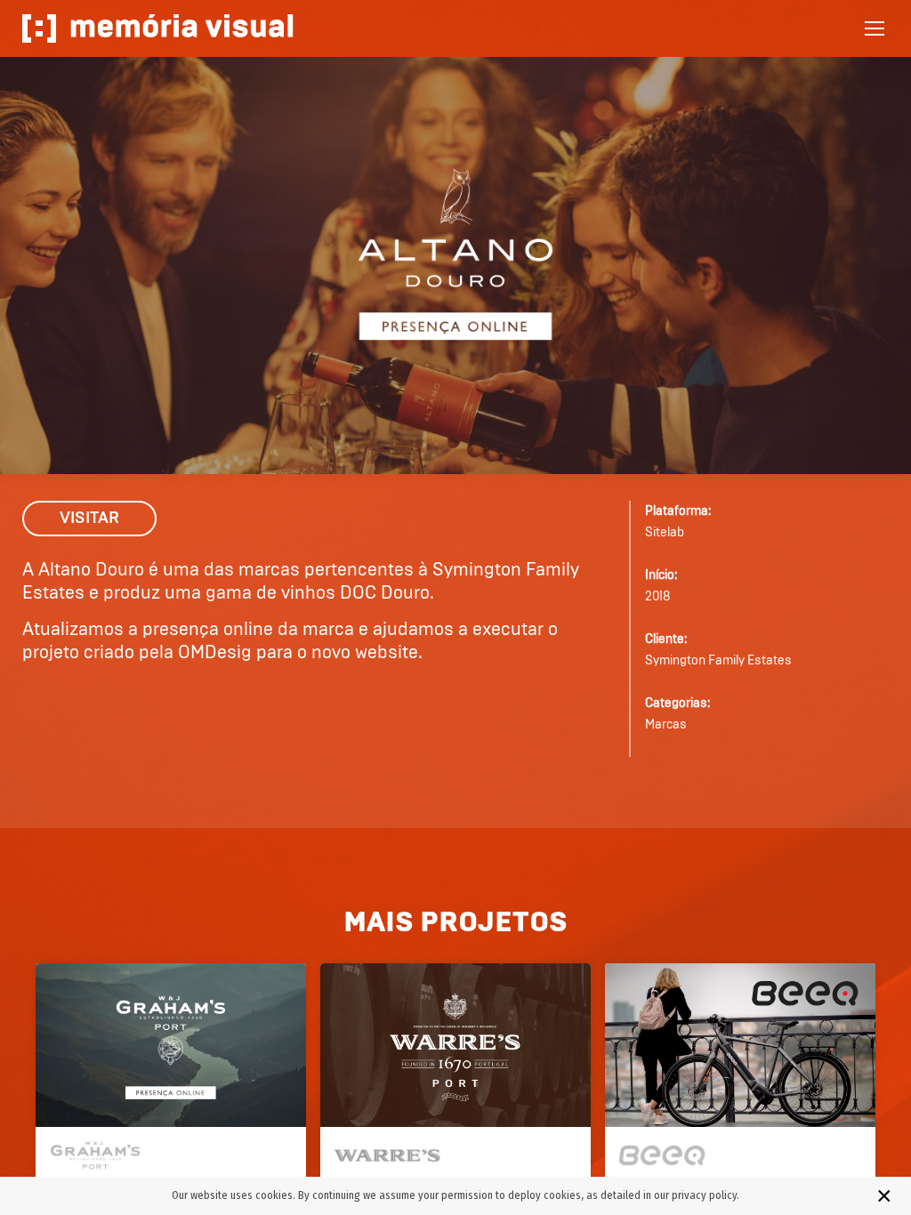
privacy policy (704, 1195)
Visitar (89, 519)
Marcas (666, 725)
